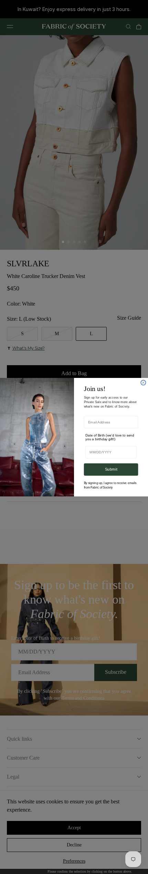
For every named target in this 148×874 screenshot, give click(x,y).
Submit (111, 469)
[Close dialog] (143, 382)
